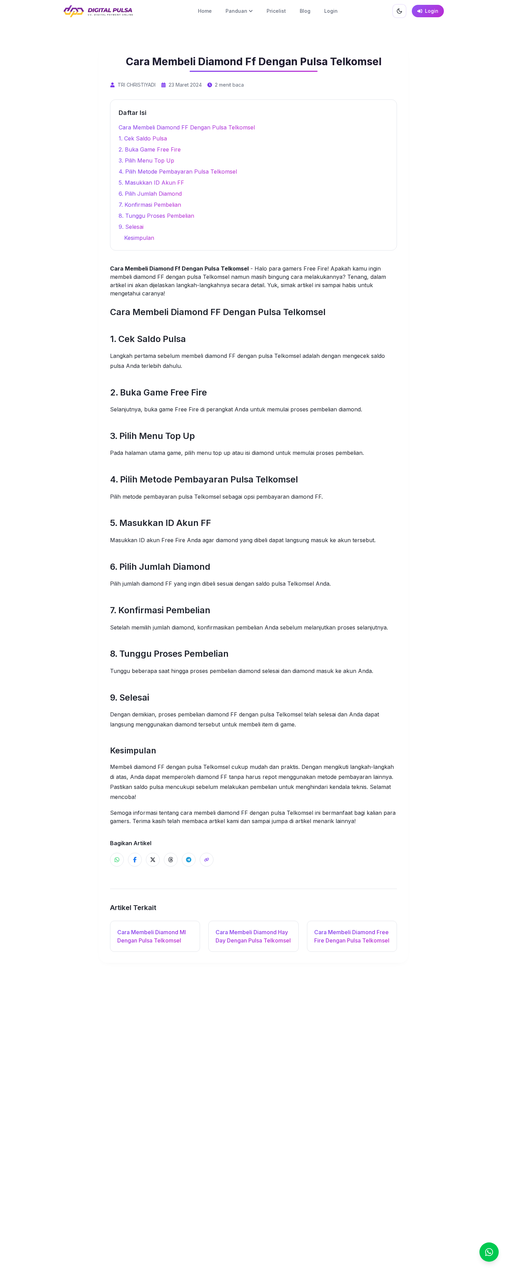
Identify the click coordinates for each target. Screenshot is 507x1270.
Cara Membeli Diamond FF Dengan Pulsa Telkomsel (187, 127)
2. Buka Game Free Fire (150, 149)
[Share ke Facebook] (135, 860)
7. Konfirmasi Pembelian (150, 204)
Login (331, 11)
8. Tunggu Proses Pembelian (156, 215)
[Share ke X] (153, 860)
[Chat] (489, 1252)
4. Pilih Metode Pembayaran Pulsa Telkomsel (178, 171)
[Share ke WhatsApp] (117, 860)
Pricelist (276, 11)
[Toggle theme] (399, 11)
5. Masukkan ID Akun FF (151, 182)
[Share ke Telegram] (189, 860)
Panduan (236, 11)
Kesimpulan (139, 237)
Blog (305, 11)
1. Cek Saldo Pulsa (143, 138)
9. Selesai (131, 226)
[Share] (206, 860)
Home (205, 11)
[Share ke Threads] (171, 860)
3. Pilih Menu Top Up (146, 160)
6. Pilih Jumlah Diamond (150, 193)
